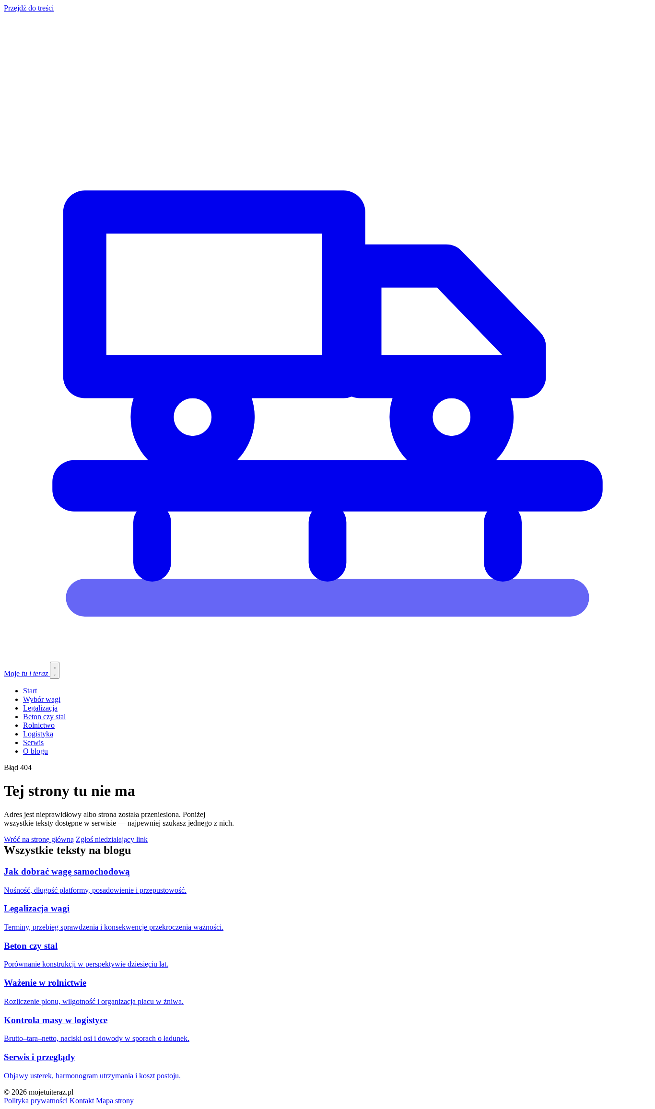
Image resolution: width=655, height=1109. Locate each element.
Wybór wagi (41, 699)
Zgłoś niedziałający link (112, 839)
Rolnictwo (39, 725)
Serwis (33, 742)
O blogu (35, 751)
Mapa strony (115, 1101)
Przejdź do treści (29, 8)
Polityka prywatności (36, 1101)
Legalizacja (40, 708)
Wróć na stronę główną (39, 839)
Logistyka (38, 734)
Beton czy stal (44, 716)
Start (30, 691)
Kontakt (82, 1101)
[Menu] (54, 670)
